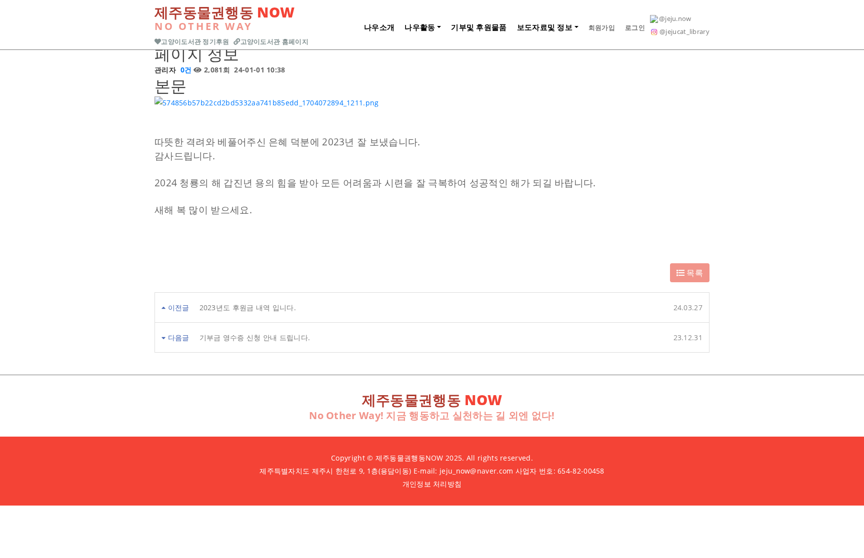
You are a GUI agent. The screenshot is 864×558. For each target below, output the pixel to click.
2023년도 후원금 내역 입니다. (248, 307)
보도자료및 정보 (544, 27)
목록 (693, 272)
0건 (185, 69)
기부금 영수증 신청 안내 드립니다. (255, 337)
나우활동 (419, 27)
